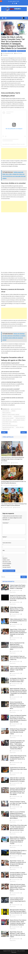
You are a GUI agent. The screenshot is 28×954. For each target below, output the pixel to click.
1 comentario (5, 55)
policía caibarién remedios (19, 420)
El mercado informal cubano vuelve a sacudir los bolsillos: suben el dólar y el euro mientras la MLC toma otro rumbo (18, 888)
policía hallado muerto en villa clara (9, 421)
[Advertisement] (14, 153)
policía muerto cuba (6, 423)
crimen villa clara (5, 410)
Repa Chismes (19, 53)
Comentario (6, 522)
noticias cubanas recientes (7, 418)
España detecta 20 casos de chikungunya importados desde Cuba (18, 769)
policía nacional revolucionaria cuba (9, 425)
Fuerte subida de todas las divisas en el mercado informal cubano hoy (18, 658)
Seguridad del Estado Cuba (8, 427)
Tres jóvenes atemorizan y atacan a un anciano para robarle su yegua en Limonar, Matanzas (14, 504)
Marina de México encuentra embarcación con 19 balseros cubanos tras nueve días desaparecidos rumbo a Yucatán (18, 840)
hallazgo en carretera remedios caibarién (10, 414)
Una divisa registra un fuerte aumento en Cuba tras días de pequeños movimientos (13, 482)
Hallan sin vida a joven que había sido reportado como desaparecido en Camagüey (17, 779)
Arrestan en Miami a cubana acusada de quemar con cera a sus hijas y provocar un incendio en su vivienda (18, 875)
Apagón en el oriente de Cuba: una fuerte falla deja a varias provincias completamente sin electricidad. (18, 598)
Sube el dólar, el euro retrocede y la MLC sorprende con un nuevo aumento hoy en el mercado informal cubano (18, 828)
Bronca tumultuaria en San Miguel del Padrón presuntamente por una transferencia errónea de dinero (17, 646)
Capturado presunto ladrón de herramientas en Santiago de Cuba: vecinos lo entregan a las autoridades (12, 459)
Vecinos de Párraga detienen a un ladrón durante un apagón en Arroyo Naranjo (24, 432)
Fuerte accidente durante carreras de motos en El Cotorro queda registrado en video (18, 900)
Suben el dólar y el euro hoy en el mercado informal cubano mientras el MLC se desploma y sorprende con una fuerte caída (18, 633)
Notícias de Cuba (21, 50)
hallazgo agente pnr (6, 412)
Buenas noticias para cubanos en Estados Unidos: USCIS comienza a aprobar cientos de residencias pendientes (18, 922)
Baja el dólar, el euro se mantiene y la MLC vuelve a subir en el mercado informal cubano (17, 934)
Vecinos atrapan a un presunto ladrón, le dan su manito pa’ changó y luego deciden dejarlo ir (18, 669)
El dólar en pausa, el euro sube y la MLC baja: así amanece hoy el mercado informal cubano (18, 731)
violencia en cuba (5, 429)
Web (4, 550)
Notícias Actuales (12, 50)
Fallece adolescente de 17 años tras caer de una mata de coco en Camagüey (18, 620)
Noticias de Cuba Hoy (20, 418)
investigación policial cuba (19, 416)
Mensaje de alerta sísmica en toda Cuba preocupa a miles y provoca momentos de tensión (18, 911)
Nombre (5, 536)
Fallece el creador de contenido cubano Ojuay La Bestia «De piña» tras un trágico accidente (5, 432)
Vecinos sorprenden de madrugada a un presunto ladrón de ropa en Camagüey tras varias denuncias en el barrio (18, 705)
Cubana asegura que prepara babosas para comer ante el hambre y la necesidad (17, 587)
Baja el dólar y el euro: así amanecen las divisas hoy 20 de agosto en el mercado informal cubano (18, 863)
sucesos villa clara (20, 427)
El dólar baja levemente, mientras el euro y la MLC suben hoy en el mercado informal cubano (17, 610)
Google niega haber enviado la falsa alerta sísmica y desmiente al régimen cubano (18, 852)
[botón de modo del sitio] (23, 18)
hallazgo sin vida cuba (7, 416)
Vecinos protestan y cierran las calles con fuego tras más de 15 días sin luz (18, 803)
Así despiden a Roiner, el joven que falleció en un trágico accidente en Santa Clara (18, 680)
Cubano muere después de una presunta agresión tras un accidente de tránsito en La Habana (18, 758)
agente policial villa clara (16, 409)
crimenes (13, 410)
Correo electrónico (7, 543)
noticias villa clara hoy (6, 420)
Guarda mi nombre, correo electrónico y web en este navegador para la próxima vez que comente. (7, 563)
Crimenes (4, 50)
